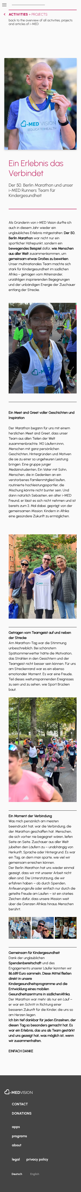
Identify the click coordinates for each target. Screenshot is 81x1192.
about (16, 1145)
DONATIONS (22, 1113)
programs (19, 1136)
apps (16, 1127)
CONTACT (20, 1104)
